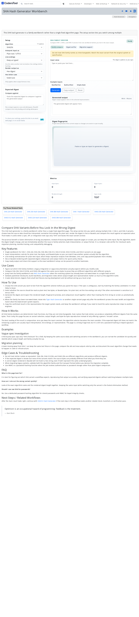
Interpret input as (12, 50)
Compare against (11, 93)
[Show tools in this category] (134, 11)
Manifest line (56, 85)
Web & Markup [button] (102, 4)
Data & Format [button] (75, 4)
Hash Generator (119, 17)
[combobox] (40, 3)
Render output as (12, 68)
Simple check (81, 85)
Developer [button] (88, 4)
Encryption (132, 17)
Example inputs (56, 82)
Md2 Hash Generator (42, 273)
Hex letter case (11, 75)
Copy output (69, 90)
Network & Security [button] (118, 4)
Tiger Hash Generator (54, 299)
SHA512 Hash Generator (47, 401)
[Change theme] (63, 4)
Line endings (10, 57)
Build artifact (68, 85)
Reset (80, 90)
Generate (56, 90)
